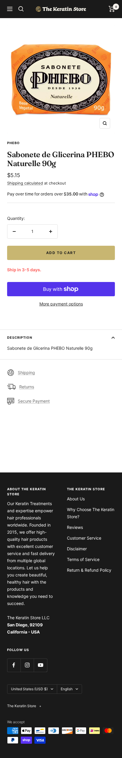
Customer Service (84, 537)
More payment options (61, 303)
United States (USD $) (29, 689)
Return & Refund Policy (89, 570)
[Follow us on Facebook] (13, 665)
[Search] (21, 9)
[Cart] (112, 9)
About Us (76, 498)
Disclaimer (77, 548)
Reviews (75, 527)
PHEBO (13, 143)
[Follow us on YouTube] (40, 665)
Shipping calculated (25, 183)
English (67, 689)
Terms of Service (83, 559)
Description (19, 337)
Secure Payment (34, 401)
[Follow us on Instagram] (27, 665)
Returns (26, 386)
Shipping (26, 372)
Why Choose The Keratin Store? (90, 513)
